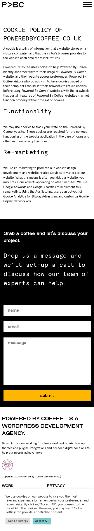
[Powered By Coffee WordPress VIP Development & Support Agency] (35, 4)
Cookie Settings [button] (18, 521)
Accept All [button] (41, 521)
